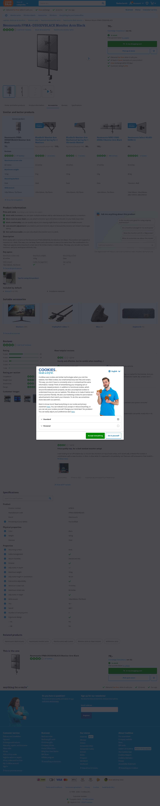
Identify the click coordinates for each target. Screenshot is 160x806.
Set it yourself (113, 435)
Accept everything (95, 435)
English (114, 371)
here (48, 407)
